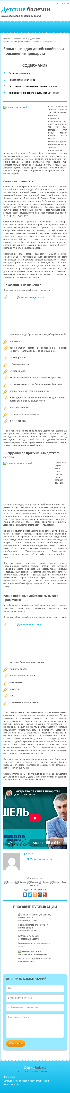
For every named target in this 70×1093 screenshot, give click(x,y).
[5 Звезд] (55, 882)
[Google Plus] (45, 894)
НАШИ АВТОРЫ (11, 1084)
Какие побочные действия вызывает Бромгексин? (35, 93)
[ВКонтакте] (25, 894)
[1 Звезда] (9, 882)
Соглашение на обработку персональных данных (28, 1081)
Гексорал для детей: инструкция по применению (34, 960)
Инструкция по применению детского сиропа (32, 86)
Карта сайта (9, 1077)
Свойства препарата (19, 73)
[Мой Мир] (40, 894)
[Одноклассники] (35, 894)
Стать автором (62, 3)
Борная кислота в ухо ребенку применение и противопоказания (33, 928)
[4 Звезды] (44, 882)
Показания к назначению (21, 80)
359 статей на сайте (40, 859)
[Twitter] (30, 894)
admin (29, 854)
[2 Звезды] (21, 882)
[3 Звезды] (33, 882)
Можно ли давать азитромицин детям (34, 945)
